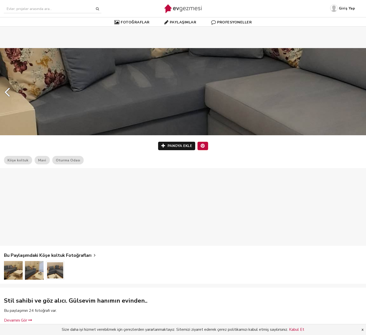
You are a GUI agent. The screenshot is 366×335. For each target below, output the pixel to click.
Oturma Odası (68, 160)
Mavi (42, 160)
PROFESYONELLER (234, 22)
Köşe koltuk (17, 160)
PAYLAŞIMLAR (183, 22)
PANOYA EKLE (179, 145)
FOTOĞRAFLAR (135, 22)
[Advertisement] (183, 29)
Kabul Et (296, 329)
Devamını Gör (16, 320)
